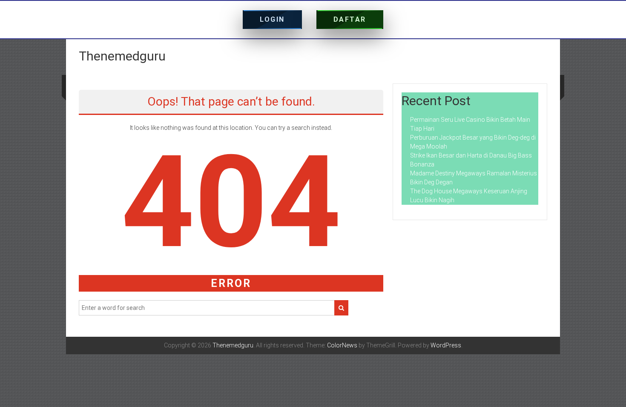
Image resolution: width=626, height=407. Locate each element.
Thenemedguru (122, 56)
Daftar (349, 19)
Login (272, 19)
